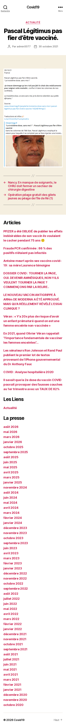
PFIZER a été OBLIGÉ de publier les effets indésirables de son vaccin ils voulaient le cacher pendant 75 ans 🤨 (32, 236)
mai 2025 (10, 467)
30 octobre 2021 (48, 46)
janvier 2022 (12, 629)
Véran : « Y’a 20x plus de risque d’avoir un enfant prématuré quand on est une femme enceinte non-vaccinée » (31, 321)
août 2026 (10, 427)
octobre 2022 (13, 583)
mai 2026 (10, 432)
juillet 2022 (11, 598)
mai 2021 (10, 669)
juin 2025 (10, 462)
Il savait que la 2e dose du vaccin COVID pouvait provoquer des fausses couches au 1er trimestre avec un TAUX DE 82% (32, 384)
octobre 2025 (13, 447)
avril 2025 (10, 472)
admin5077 (24, 46)
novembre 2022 (15, 578)
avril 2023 (10, 553)
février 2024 (12, 518)
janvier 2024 (12, 523)
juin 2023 (10, 548)
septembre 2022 (15, 588)
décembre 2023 (15, 528)
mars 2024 (11, 512)
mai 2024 (10, 502)
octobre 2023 (13, 538)
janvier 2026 (12, 442)
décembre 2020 (15, 694)
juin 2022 (10, 603)
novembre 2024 (15, 487)
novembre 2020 (15, 700)
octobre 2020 (13, 705)
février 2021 (12, 684)
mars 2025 (11, 477)
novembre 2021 (14, 639)
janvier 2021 (12, 689)
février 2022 (12, 624)
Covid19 (33, 7)
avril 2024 (10, 507)
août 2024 (10, 492)
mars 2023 (11, 558)
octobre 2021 (13, 644)
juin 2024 (10, 497)
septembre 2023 (15, 543)
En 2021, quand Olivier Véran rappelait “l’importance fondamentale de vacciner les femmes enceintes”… (32, 338)
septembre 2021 (15, 649)
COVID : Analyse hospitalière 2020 (28, 372)
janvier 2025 (12, 482)
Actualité (33, 22)
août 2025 (10, 457)
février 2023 (12, 563)
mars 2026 (11, 437)
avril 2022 (10, 614)
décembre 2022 (15, 573)
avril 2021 (10, 674)
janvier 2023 (12, 568)
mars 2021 (11, 679)
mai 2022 (10, 609)
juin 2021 (10, 664)
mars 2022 (11, 619)
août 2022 (10, 593)
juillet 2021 (11, 659)
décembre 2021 (15, 634)
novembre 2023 (15, 533)
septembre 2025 (15, 452)
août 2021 (10, 654)
